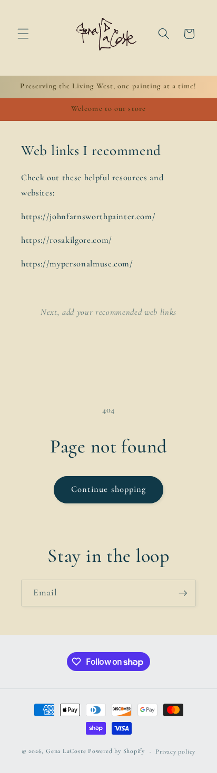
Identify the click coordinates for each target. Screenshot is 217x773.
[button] (23, 33)
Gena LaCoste (66, 751)
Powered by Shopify (116, 751)
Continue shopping (108, 489)
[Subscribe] (182, 593)
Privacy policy (175, 751)
